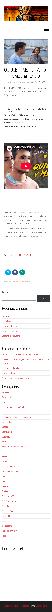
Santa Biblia (6, 516)
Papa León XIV (8, 496)
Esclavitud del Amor (10, 326)
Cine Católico (6, 321)
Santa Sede (6, 521)
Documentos (7, 422)
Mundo (5, 486)
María (4, 476)
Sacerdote (6, 506)
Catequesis (6, 412)
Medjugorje (6, 481)
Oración (5, 491)
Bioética (5, 402)
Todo (4, 535)
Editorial (5, 426)
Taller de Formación (9, 530)
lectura (4, 461)
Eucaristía (6, 436)
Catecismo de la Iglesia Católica (14, 407)
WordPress (24, 605)
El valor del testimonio (10, 373)
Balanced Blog (41, 605)
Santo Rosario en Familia (11, 331)
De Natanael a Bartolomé (11, 368)
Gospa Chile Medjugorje (11, 335)
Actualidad (6, 392)
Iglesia (21, 281)
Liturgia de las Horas (10, 471)
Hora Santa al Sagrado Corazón (14, 446)
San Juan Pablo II (8, 511)
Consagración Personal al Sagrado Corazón (18, 417)
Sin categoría (7, 525)
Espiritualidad (7, 431)
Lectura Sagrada (8, 466)
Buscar (5, 292)
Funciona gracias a (12, 605)
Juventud (28, 281)
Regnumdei (41, 82)
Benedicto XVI (7, 397)
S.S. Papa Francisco (9, 501)
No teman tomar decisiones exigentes (16, 378)
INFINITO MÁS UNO (25, 255)
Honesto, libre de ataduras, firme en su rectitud (20, 354)
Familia (15, 281)
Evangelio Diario (8, 316)
